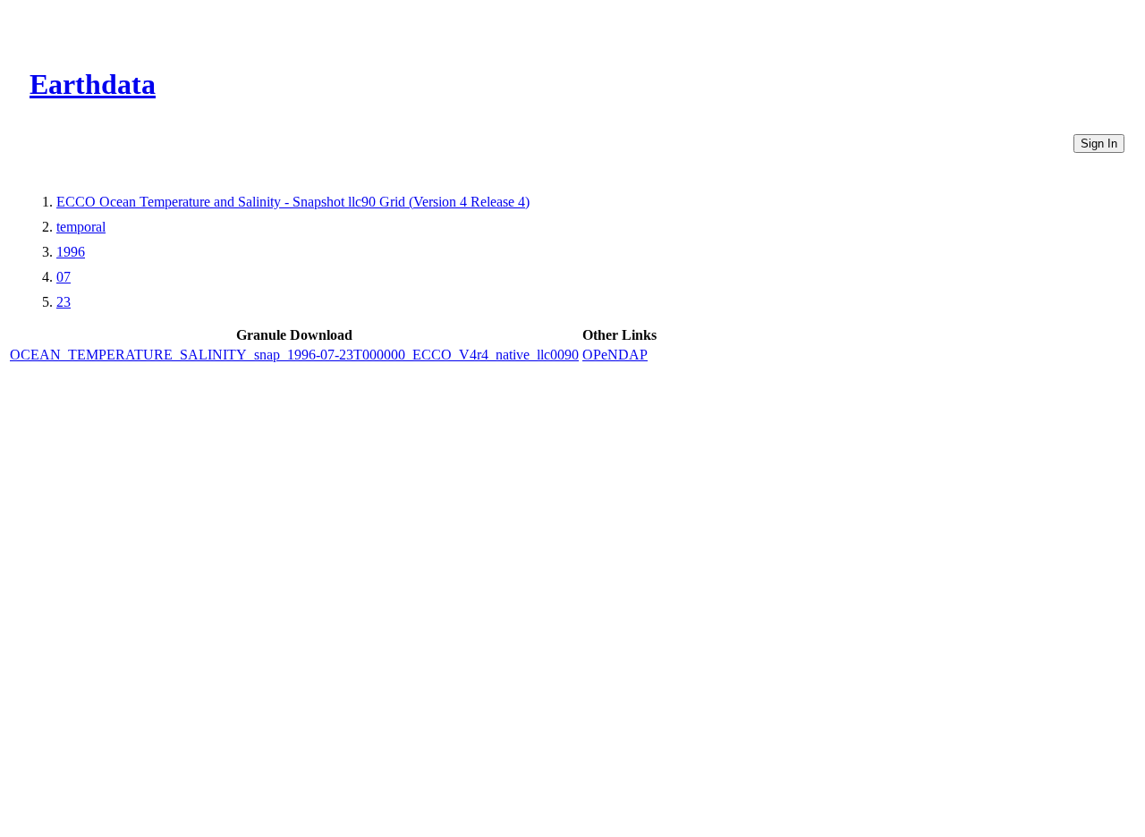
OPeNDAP (615, 354)
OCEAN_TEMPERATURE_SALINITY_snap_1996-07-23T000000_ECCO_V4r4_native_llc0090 (294, 354)
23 (63, 301)
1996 (70, 251)
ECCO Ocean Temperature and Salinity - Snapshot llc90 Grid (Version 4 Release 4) (293, 201)
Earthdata (93, 84)
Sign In (1099, 143)
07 (63, 276)
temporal (81, 226)
